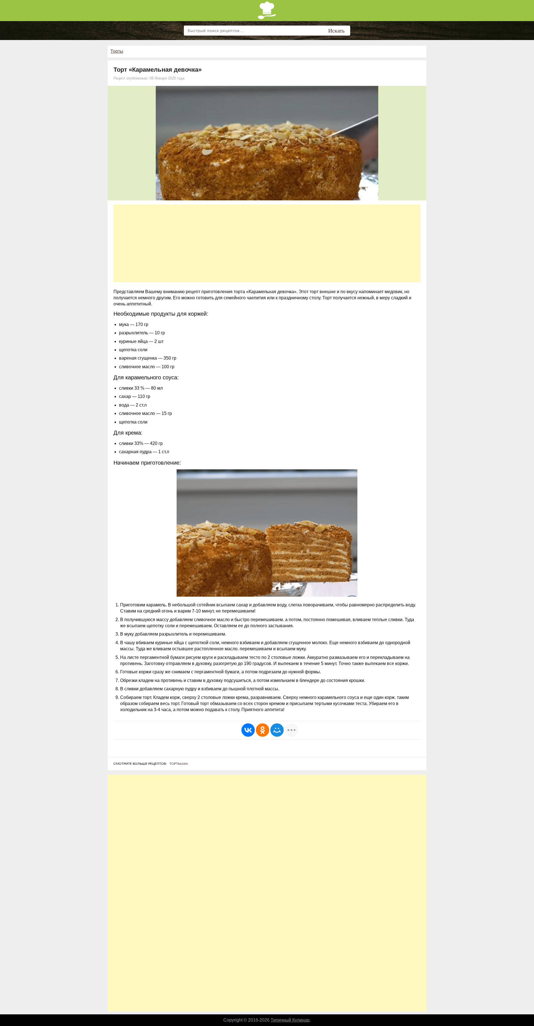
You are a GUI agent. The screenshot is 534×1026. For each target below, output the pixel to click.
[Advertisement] (267, 243)
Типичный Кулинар (290, 1020)
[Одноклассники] (262, 730)
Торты (116, 51)
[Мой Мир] (277, 730)
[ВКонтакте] (248, 730)
